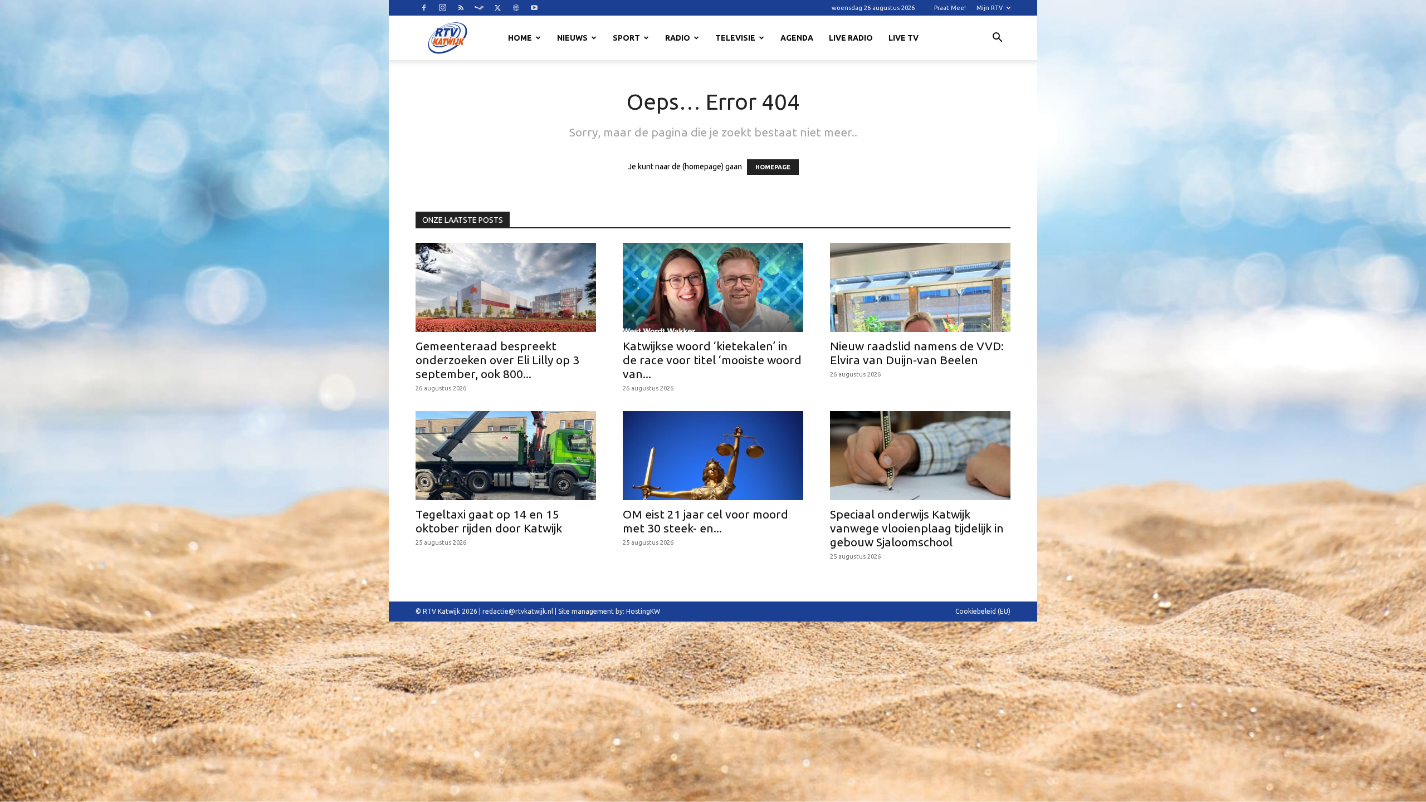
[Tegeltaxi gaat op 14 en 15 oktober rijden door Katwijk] (506, 455)
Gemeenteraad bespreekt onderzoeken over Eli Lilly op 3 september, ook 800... (497, 359)
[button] (997, 39)
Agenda (796, 37)
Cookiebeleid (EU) (982, 611)
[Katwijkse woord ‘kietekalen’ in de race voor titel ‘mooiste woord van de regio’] (713, 287)
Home (520, 37)
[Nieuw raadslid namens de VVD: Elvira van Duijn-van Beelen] (920, 287)
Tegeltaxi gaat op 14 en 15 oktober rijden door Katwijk (489, 521)
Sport (626, 37)
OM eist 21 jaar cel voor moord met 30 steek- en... (705, 521)
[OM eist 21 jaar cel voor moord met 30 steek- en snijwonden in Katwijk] (713, 455)
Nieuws (572, 37)
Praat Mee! (950, 7)
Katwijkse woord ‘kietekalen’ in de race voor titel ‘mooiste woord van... (712, 359)
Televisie (735, 37)
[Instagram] (442, 8)
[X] (497, 8)
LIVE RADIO (851, 37)
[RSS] (460, 8)
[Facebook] (424, 8)
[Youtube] (534, 8)
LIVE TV (903, 37)
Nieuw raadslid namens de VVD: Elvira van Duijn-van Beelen (917, 352)
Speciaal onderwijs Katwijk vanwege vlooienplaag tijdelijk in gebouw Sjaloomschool (917, 528)
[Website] (515, 8)
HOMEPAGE (772, 167)
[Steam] (479, 8)
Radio (677, 37)
